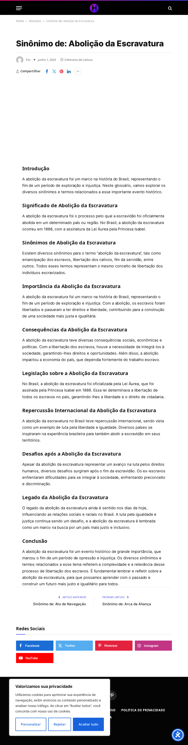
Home (20, 21)
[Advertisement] (94, 109)
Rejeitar (60, 724)
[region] (59, 707)
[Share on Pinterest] (61, 71)
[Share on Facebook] (46, 71)
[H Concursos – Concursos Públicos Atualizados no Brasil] (94, 8)
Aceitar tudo (88, 724)
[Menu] (19, 8)
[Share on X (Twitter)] (54, 71)
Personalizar (31, 724)
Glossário (35, 21)
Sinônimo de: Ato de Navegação (59, 604)
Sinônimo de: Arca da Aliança (126, 604)
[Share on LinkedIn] (68, 71)
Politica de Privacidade (143, 710)
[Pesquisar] (169, 8)
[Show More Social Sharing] (77, 71)
